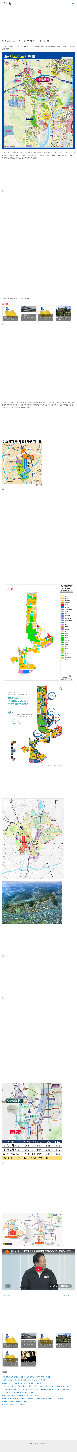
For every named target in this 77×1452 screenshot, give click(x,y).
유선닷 (7, 3)
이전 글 (7, 1295)
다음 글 (66, 1295)
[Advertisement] (38, 22)
